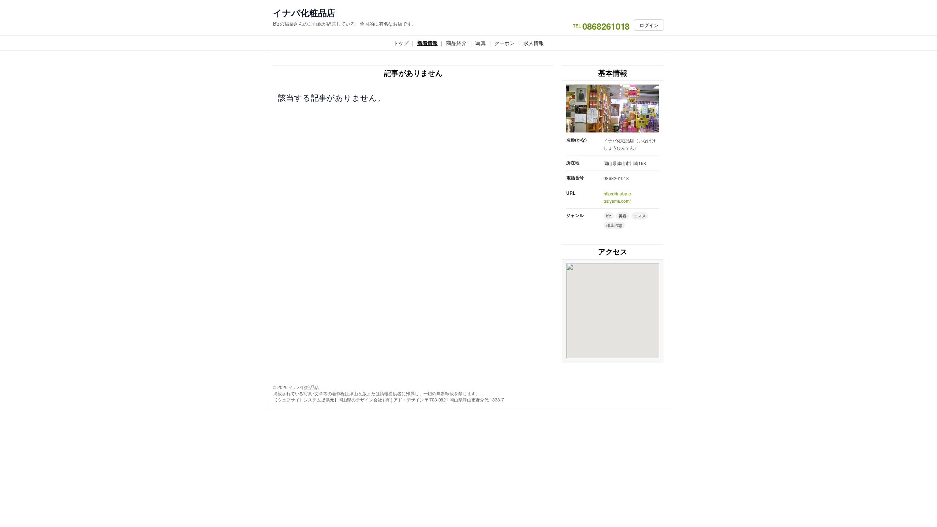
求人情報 (533, 42)
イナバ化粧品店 (304, 12)
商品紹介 (456, 42)
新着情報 (427, 42)
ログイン (648, 25)
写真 (480, 42)
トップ (400, 42)
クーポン (504, 42)
